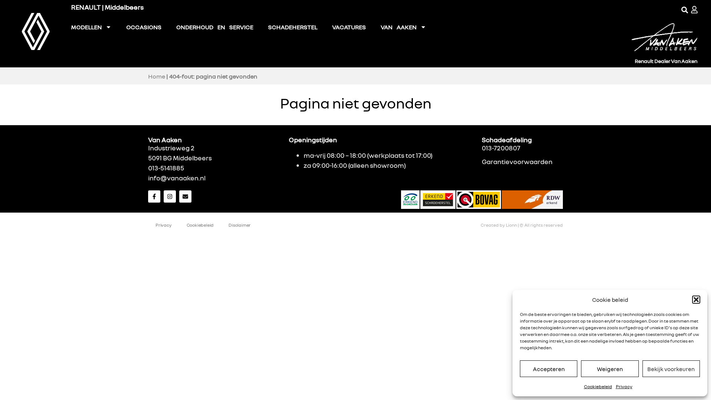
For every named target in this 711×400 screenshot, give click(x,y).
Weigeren (610, 369)
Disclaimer (239, 225)
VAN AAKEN (399, 27)
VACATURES (349, 27)
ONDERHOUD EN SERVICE (214, 27)
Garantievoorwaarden (517, 161)
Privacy (624, 386)
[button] (696, 299)
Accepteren (549, 369)
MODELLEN (86, 27)
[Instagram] (170, 196)
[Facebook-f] (154, 196)
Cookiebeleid (598, 386)
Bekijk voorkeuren (671, 369)
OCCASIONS (143, 27)
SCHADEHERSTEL (292, 27)
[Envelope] (185, 196)
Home (156, 76)
